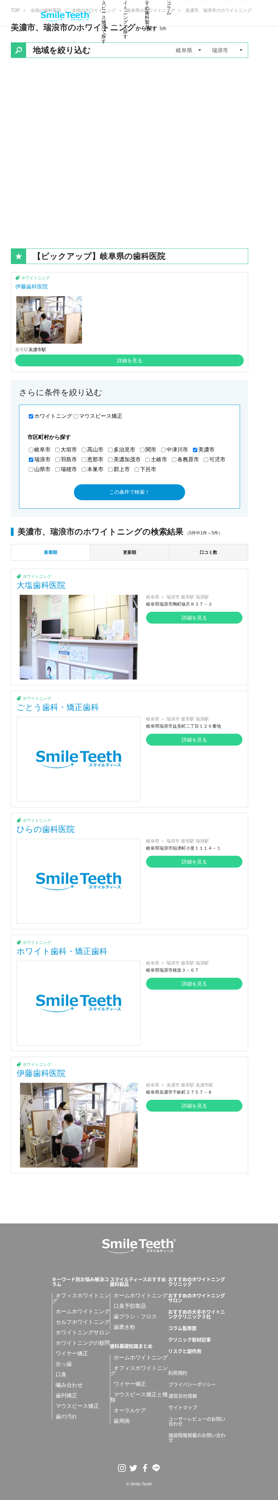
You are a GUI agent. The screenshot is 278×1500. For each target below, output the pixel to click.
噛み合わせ (69, 1385)
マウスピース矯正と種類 (139, 1397)
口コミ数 (208, 552)
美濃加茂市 (127, 459)
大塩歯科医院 (41, 585)
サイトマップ (182, 1407)
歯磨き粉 (124, 1327)
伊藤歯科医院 (31, 286)
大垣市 (69, 449)
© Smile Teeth (139, 1484)
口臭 (61, 1374)
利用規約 (177, 1372)
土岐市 (159, 459)
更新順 (129, 552)
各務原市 (188, 459)
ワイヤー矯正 (72, 1353)
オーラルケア (130, 1410)
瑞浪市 (42, 459)
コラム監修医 (182, 1327)
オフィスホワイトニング (81, 1298)
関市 (150, 449)
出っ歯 (64, 1364)
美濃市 (206, 449)
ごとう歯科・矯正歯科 (58, 707)
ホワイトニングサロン (83, 1332)
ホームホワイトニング (83, 1311)
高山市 (95, 449)
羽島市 (69, 459)
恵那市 (95, 459)
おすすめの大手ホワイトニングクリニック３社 (196, 1314)
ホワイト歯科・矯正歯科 (62, 951)
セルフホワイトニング (83, 1322)
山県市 (42, 469)
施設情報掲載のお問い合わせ (196, 1437)
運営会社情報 (182, 1395)
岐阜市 (42, 449)
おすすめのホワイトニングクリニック (196, 1281)
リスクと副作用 (184, 1351)
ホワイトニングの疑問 (83, 1343)
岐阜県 (152, 597)
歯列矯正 (66, 1395)
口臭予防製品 (130, 1306)
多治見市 (124, 449)
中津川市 (177, 449)
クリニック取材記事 (189, 1339)
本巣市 (95, 469)
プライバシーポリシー (192, 1384)
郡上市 (122, 469)
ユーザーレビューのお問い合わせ (196, 1421)
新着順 (50, 552)
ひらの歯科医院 (46, 829)
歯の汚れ (66, 1416)
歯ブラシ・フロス (135, 1316)
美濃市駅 (37, 349)
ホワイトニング (35, 278)
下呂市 (148, 469)
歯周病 (122, 1421)
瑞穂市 (69, 469)
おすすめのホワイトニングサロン (196, 1297)
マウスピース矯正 (100, 416)
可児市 (217, 459)
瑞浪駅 (202, 597)
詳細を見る (129, 360)
